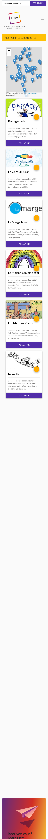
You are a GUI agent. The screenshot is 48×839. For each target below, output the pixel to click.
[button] (28, 48)
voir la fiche (24, 143)
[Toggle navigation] (42, 20)
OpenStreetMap (31, 93)
